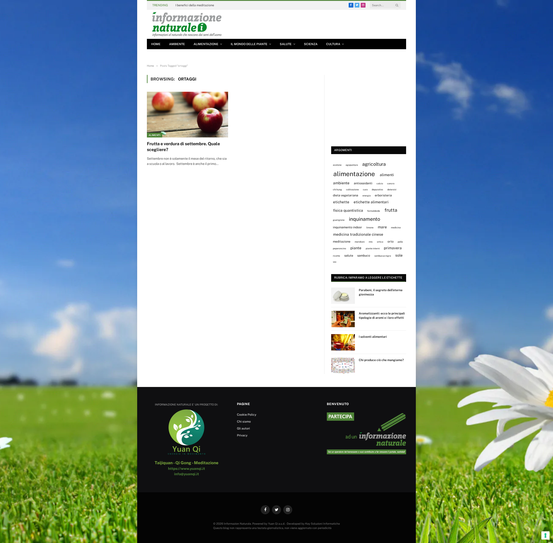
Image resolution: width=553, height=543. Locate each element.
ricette (336, 255)
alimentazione (354, 174)
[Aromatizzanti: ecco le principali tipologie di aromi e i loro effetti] (343, 319)
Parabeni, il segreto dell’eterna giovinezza (380, 292)
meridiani (360, 241)
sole (399, 255)
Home (155, 44)
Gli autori (243, 428)
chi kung (337, 189)
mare (382, 227)
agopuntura (352, 165)
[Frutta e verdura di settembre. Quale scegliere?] (187, 114)
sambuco (363, 255)
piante (355, 248)
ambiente (341, 183)
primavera (393, 248)
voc (335, 261)
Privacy (242, 435)
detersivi (391, 189)
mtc (371, 241)
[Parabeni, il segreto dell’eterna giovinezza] (343, 295)
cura (365, 189)
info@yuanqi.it (186, 474)
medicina (396, 227)
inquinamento (364, 219)
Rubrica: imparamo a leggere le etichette (368, 277)
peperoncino (339, 248)
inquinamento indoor (347, 227)
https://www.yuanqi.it (186, 468)
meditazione (341, 241)
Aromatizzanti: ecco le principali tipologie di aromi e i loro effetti (382, 315)
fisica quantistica (348, 210)
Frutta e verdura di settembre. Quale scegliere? (183, 146)
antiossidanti (363, 183)
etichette (341, 202)
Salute (286, 44)
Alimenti (154, 135)
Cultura (333, 44)
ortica (380, 241)
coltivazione (352, 189)
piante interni (373, 248)
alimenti (387, 175)
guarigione (339, 220)
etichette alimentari (371, 202)
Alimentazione (206, 44)
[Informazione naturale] (186, 24)
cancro (390, 183)
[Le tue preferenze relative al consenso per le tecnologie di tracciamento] (545, 535)
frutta (391, 210)
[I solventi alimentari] (343, 342)
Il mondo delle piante (249, 44)
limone (369, 227)
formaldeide (373, 211)
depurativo (377, 189)
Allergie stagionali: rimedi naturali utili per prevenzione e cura (218, 5)
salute (348, 255)
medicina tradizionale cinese (358, 234)
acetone (337, 165)
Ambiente (177, 44)
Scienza (311, 44)
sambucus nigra (382, 255)
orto (391, 241)
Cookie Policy (246, 414)
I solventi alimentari (373, 336)
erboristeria (383, 195)
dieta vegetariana (345, 195)
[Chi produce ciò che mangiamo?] (343, 365)
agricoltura (374, 164)
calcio (380, 183)
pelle (400, 241)
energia (366, 195)
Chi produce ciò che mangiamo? (381, 360)
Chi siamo (244, 421)
